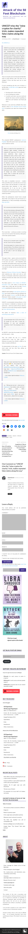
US (10, 713)
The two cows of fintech (9, 789)
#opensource (7, 387)
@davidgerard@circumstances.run (12, 877)
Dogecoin (6, 810)
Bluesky (5, 880)
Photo (9, 133)
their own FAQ (5, 202)
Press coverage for (11, 869)
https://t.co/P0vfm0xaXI (17, 369)
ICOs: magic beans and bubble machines (13, 814)
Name (4, 533)
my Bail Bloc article (13, 87)
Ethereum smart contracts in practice (13, 817)
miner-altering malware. (9, 309)
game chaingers (5, 437)
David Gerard (16, 39)
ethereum (19, 435)
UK (8, 713)
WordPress (10, 932)
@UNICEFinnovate (8, 367)
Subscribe (7, 661)
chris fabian (9, 435)
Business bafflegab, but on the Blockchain (13, 823)
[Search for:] (14, 570)
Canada (19, 713)
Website (4, 546)
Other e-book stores (8, 726)
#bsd (13, 394)
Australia (14, 713)
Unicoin (13, 295)
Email (4, 540)
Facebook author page (9, 885)
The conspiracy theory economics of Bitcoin (14, 807)
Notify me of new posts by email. (13, 558)
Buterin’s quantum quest (9, 812)
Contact (6, 890)
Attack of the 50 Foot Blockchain (14, 11)
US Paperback (8, 706)
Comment (5, 512)
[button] (25, 931)
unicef (10, 437)
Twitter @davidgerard (9, 882)
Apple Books (7, 719)
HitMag (17, 932)
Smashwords (7, 724)
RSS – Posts (7, 762)
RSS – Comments (8, 766)
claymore (14, 435)
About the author (8, 887)
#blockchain (16, 367)
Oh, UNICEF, (6, 42)
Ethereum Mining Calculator (14, 272)
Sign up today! (22, 420)
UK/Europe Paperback (11, 709)
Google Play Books (8, 717)
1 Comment (23, 39)
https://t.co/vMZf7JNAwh (10, 390)
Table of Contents (7, 803)
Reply (10, 493)
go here (20, 346)
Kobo (5, 722)
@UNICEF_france (12, 370)
